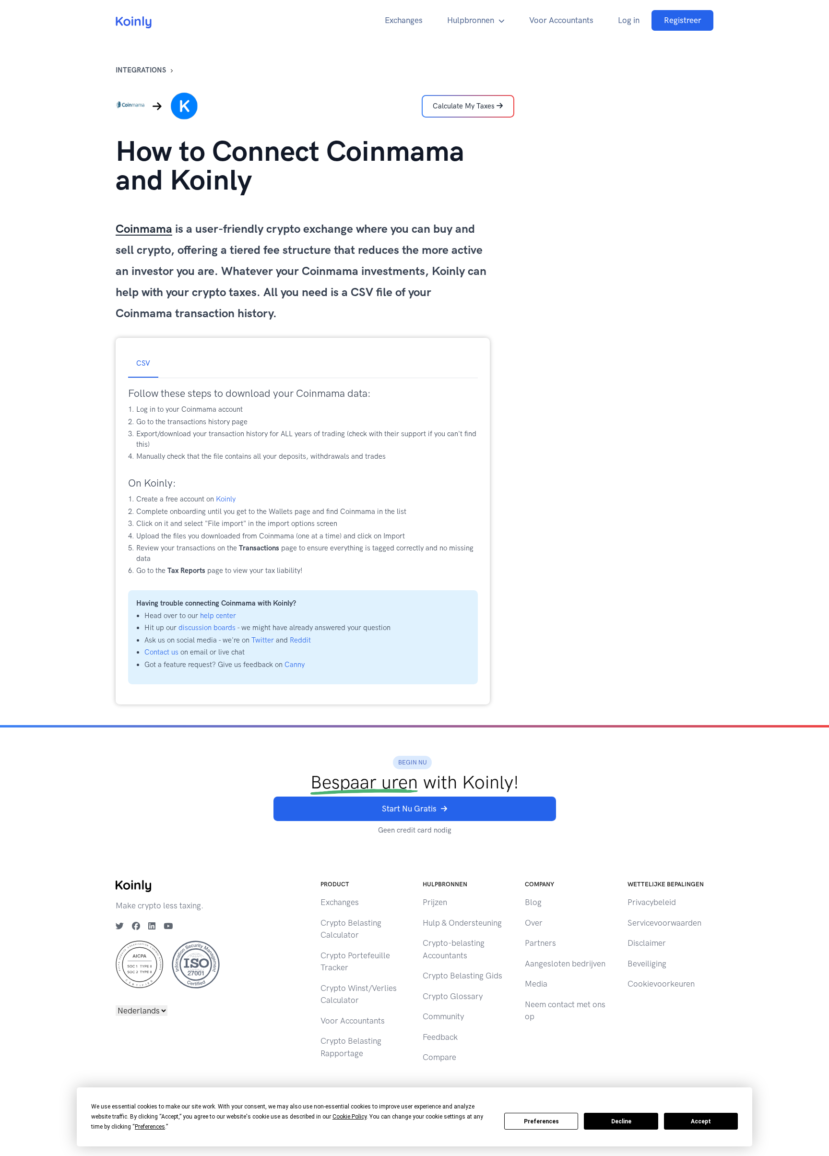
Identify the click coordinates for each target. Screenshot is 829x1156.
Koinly (226, 499)
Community (443, 1016)
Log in (629, 20)
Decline (621, 1121)
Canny (294, 664)
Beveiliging (647, 963)
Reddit (300, 640)
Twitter (262, 640)
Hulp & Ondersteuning (462, 923)
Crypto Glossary (453, 996)
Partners (540, 943)
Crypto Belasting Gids (462, 975)
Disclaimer (647, 943)
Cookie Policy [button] (349, 1116)
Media (536, 984)
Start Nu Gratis (409, 808)
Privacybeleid (652, 902)
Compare (439, 1057)
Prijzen (435, 902)
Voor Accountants (561, 20)
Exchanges (404, 20)
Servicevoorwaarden (664, 923)
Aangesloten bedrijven (565, 963)
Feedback (440, 1037)
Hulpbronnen (470, 20)
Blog (533, 902)
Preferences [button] (150, 1126)
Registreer (682, 20)
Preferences (541, 1121)
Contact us (161, 652)
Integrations (141, 70)
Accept (701, 1121)
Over (534, 923)
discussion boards (207, 627)
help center (218, 615)
